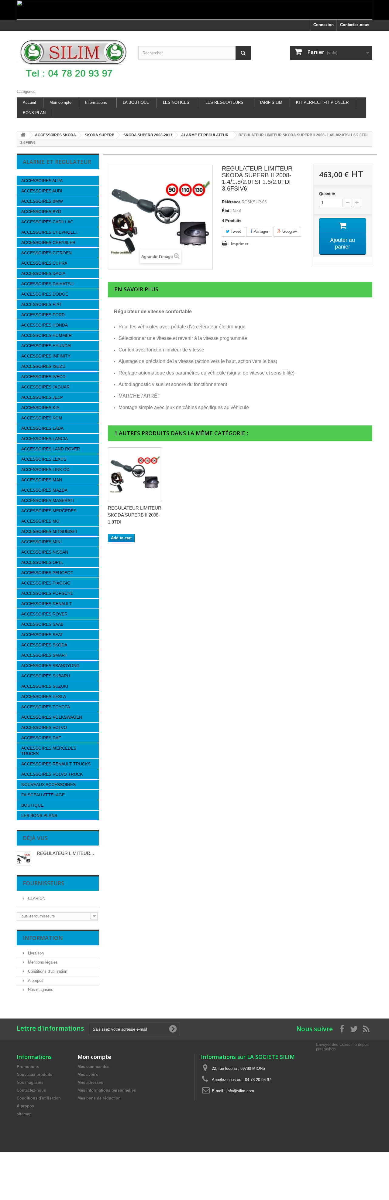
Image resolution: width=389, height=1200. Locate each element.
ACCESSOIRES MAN (41, 479)
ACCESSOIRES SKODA (44, 644)
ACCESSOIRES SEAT (42, 634)
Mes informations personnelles (106, 1090)
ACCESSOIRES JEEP (42, 397)
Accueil (29, 102)
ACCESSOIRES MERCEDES (48, 510)
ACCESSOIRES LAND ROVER (50, 448)
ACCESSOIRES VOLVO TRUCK (52, 774)
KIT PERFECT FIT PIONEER (322, 102)
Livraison (35, 953)
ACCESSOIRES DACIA (43, 273)
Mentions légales (42, 962)
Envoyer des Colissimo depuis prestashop (343, 1046)
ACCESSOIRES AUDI (41, 190)
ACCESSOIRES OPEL (42, 562)
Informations (96, 102)
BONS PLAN (34, 112)
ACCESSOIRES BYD (41, 211)
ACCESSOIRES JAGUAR (45, 387)
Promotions (28, 1066)
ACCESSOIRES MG (40, 521)
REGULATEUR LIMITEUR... (65, 853)
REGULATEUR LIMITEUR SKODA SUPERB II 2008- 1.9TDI (134, 514)
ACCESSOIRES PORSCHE (47, 593)
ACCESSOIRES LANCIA (44, 438)
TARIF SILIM (270, 102)
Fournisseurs (43, 883)
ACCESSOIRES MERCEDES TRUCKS (48, 751)
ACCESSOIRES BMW (42, 201)
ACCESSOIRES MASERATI (47, 500)
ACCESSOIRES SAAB (42, 624)
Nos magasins (40, 989)
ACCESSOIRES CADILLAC (47, 221)
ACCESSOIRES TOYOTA (45, 706)
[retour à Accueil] (23, 135)
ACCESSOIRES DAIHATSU (47, 283)
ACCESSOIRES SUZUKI (44, 686)
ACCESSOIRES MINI (41, 541)
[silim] (73, 58)
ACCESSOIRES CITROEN (46, 252)
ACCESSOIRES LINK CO (45, 469)
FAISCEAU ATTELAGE (43, 794)
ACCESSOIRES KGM (41, 417)
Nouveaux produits (34, 1074)
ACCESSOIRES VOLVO (44, 727)
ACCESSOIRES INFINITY (46, 356)
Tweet (235, 231)
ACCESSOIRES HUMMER (46, 335)
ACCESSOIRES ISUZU (43, 366)
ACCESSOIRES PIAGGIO (46, 583)
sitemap (24, 1114)
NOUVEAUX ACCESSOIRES (48, 784)
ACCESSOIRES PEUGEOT (47, 572)
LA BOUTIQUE (136, 102)
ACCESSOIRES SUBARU (45, 675)
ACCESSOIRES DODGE (44, 294)
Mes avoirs (87, 1074)
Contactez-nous (354, 24)
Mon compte (60, 102)
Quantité (327, 194)
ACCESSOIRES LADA (42, 428)
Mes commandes (93, 1066)
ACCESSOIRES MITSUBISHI (49, 531)
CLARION (36, 898)
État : (227, 210)
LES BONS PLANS (39, 815)
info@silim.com (240, 1091)
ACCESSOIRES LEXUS (43, 459)
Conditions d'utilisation (47, 971)
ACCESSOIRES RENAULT (46, 603)
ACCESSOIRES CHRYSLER (48, 242)
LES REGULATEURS (224, 102)
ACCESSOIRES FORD (43, 314)
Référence (231, 202)
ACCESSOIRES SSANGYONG (50, 665)
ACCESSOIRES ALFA (42, 180)
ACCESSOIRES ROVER (44, 614)
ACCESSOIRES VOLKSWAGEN (51, 717)
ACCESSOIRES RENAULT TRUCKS (56, 763)
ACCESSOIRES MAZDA (44, 490)
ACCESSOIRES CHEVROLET (49, 232)
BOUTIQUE (32, 805)
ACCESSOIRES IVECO (43, 376)
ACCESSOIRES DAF (41, 737)
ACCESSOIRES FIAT (41, 304)
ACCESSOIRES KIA (40, 407)
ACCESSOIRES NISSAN (44, 552)
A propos (35, 980)
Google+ (289, 231)
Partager (260, 231)
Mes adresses (90, 1082)
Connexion (323, 24)
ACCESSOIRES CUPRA (44, 263)
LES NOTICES (176, 102)
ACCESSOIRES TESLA (43, 696)
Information (43, 937)
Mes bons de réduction (99, 1098)
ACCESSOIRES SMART (44, 655)
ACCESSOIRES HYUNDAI (46, 345)
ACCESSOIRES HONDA (44, 325)
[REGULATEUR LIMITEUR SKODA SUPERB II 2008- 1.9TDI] (135, 474)
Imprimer (239, 244)
